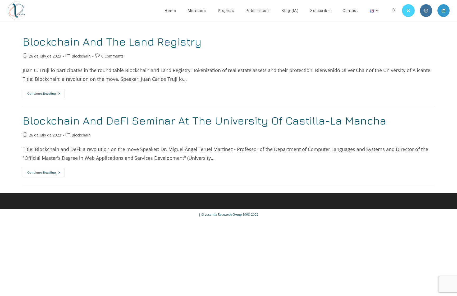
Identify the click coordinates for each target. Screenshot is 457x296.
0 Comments (112, 56)
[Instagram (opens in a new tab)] (426, 10)
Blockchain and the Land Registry (112, 41)
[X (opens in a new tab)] (408, 10)
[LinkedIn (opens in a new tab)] (443, 10)
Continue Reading (46, 94)
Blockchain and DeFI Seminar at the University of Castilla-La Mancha (204, 120)
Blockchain (81, 56)
